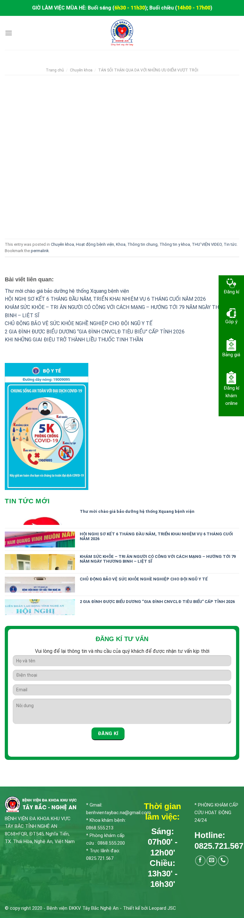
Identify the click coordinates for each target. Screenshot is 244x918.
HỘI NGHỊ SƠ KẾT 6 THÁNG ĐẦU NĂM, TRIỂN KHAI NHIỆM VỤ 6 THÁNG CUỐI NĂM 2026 (105, 299)
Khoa (120, 244)
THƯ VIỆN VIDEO (207, 244)
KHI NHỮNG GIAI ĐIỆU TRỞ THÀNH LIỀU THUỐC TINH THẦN (74, 340)
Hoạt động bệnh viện (95, 244)
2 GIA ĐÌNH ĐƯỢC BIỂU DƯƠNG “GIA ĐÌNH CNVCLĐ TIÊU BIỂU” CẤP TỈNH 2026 (95, 332)
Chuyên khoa (81, 70)
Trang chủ (55, 70)
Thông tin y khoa (174, 244)
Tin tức (230, 244)
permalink (40, 250)
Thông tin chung (142, 244)
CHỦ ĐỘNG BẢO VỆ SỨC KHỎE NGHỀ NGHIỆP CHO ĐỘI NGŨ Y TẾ (78, 323)
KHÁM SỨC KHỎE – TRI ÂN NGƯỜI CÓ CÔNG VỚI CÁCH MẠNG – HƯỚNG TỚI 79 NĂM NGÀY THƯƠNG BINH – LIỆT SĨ (158, 559)
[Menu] (8, 33)
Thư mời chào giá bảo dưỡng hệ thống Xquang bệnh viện (67, 291)
